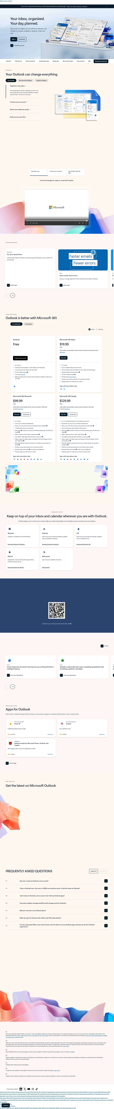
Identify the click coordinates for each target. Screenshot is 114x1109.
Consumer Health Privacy (7, 1108)
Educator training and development (30, 1096)
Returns (15, 1094)
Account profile (96, 1092)
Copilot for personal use (61, 1092)
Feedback (5, 1105)
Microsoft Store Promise (43, 1094)
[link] (8, 61)
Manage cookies (37, 1108)
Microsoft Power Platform (40, 1098)
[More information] (27, 372)
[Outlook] (61, 389)
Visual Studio (51, 1100)
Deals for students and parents (48, 1096)
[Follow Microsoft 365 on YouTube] (28, 1089)
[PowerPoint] (24, 459)
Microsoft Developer (85, 1098)
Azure (78, 1098)
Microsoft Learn (95, 1098)
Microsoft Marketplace (31, 1100)
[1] (6, 1031)
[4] (6, 1055)
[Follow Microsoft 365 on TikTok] (36, 1089)
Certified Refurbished (31, 1094)
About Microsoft (64, 1100)
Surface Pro (3, 1092)
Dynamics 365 (21, 1098)
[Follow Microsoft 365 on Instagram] (32, 1089)
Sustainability (3, 1102)
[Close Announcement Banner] (106, 6)
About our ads (72, 1108)
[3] (6, 1049)
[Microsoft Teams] (41, 459)
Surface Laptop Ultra (20, 1092)
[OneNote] (31, 459)
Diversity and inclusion (100, 1100)
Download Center (105, 1092)
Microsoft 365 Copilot (62, 1098)
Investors (91, 1100)
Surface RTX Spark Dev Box (33, 1092)
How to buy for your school (13, 1096)
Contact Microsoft (23, 1108)
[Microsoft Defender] (37, 459)
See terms (62, 352)
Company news (73, 1100)
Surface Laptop (11, 1092)
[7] (6, 1073)
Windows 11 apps (87, 1092)
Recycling (65, 1108)
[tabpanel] (57, 111)
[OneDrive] (64, 389)
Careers (58, 1100)
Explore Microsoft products (75, 1092)
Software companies (42, 1100)
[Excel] (21, 459)
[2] (6, 1040)
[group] (30, 269)
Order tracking (21, 1094)
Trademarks (52, 1108)
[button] (12, 285)
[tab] (11, 80)
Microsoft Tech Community (17, 1100)
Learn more (66, 1046)
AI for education (61, 1096)
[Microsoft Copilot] (14, 459)
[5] (6, 1062)
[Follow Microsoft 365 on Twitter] (24, 1089)
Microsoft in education (67, 1094)
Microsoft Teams (51, 1098)
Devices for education (79, 1094)
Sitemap (16, 1108)
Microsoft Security (12, 1098)
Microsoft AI (3, 1098)
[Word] (17, 459)
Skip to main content (6, 1)
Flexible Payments (55, 1094)
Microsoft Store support (6, 1094)
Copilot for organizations (47, 1092)
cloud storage (22, 374)
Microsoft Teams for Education (93, 1094)
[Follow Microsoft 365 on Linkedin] (20, 1089)
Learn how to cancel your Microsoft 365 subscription (35, 1035)
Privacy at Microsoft (83, 1100)
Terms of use (45, 1108)
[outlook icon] (14, 386)
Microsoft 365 (29, 1098)
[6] (6, 1068)
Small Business (72, 1098)
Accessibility (109, 1100)
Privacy (31, 1108)
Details (73, 1052)
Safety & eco (59, 1108)
